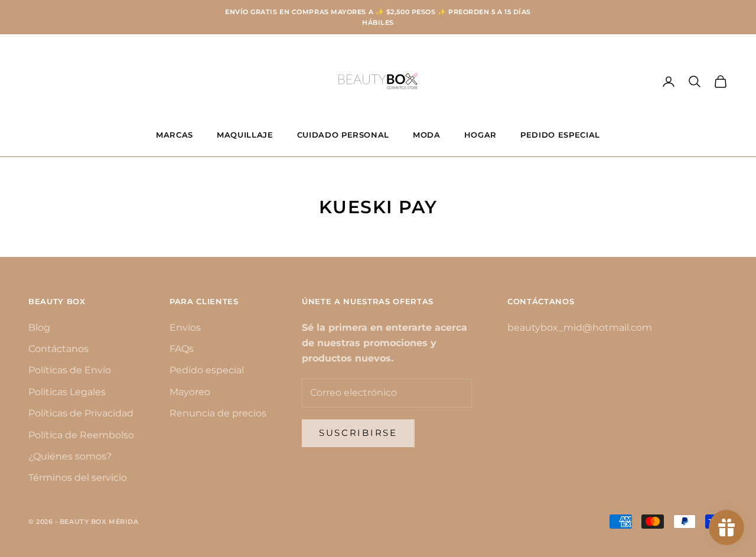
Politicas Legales (67, 392)
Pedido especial (207, 370)
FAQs (182, 348)
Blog (39, 327)
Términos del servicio (77, 477)
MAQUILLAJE (245, 134)
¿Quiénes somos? (70, 456)
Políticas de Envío (69, 370)
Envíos (185, 327)
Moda (427, 134)
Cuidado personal (343, 134)
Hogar (480, 134)
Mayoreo (190, 392)
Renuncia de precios (218, 413)
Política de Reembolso (81, 435)
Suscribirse (358, 432)
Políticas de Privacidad (80, 413)
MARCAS (174, 134)
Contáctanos (58, 348)
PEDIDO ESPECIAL (560, 134)
